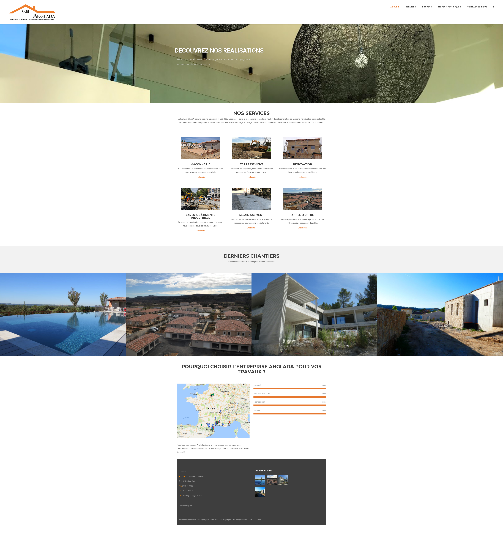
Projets (427, 7)
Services (411, 7)
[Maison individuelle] (283, 480)
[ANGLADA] (32, 12)
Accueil (394, 7)
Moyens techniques (449, 7)
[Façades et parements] (260, 492)
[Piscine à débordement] (260, 480)
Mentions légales (185, 506)
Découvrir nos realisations (192, 73)
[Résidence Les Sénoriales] (272, 480)
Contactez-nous (477, 7)
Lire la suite (200, 177)
